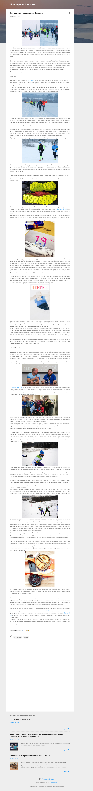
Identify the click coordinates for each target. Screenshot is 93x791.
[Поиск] (86, 5)
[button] (69, 13)
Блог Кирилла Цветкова (22, 4)
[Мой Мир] (28, 630)
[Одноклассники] (26, 630)
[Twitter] (24, 630)
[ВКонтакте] (23, 630)
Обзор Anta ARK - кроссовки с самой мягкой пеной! (30, 756)
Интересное (18, 637)
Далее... (67, 729)
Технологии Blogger (47, 779)
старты (26, 637)
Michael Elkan (53, 782)
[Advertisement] (81, 36)
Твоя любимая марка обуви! (21, 720)
